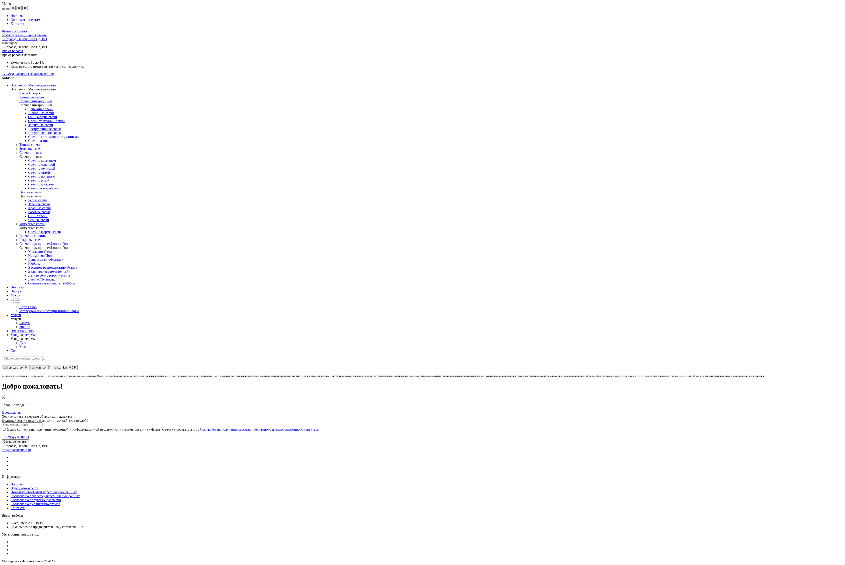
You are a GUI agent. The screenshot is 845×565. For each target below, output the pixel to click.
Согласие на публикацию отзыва (35, 504)
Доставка (17, 16)
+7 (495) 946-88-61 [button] (15, 437)
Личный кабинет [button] (14, 31)
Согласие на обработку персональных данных (45, 496)
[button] (24, 39)
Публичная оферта (25, 488)
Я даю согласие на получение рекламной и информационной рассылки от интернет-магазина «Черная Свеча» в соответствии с (163, 429)
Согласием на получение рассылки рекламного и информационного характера (259, 429)
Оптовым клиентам (25, 20)
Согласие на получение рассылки (36, 500)
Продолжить (11, 412)
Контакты (18, 24)
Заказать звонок (42, 74)
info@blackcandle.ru (16, 450)
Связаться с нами (15, 441)
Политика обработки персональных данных (44, 492)
